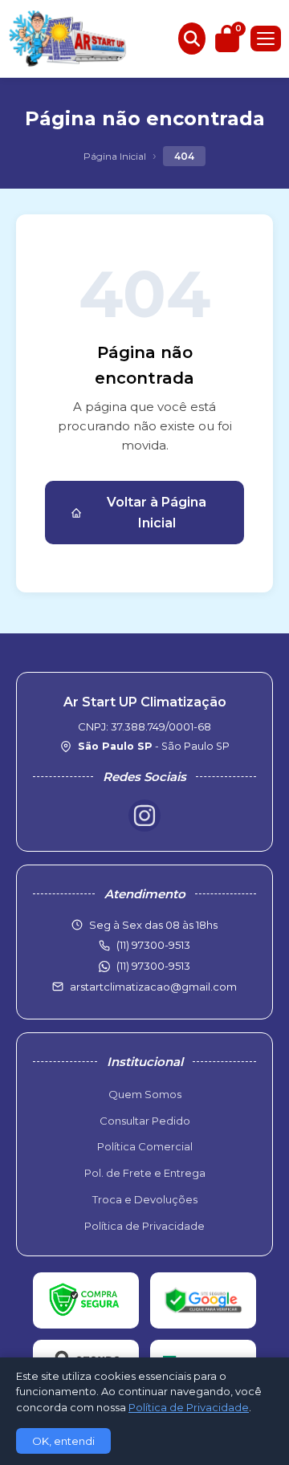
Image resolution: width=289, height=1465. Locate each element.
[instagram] (144, 816)
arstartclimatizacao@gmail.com (153, 986)
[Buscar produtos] (192, 38)
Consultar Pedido (145, 1120)
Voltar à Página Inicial (156, 512)
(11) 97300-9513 (153, 965)
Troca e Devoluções (144, 1199)
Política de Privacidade (144, 1225)
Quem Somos (144, 1094)
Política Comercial (145, 1146)
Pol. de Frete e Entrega (145, 1172)
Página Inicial (114, 156)
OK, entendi (63, 1440)
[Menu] (265, 38)
